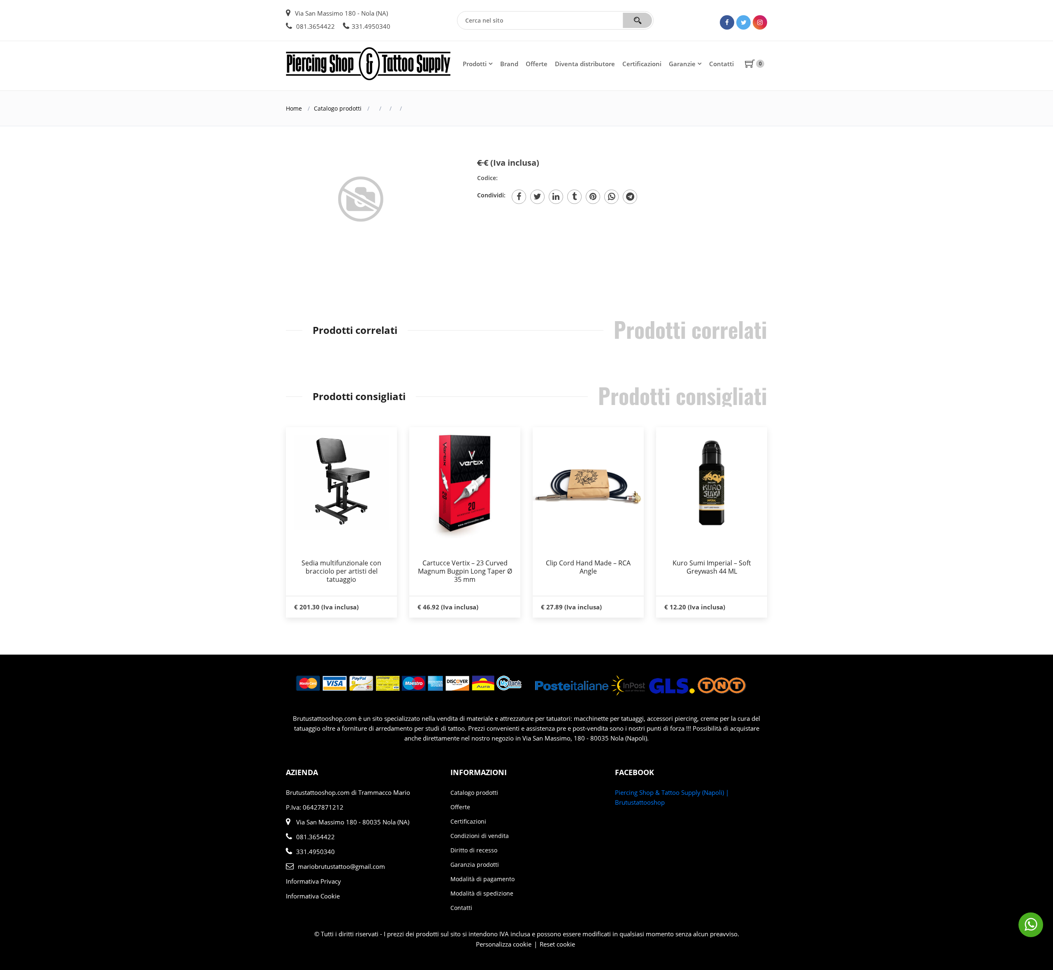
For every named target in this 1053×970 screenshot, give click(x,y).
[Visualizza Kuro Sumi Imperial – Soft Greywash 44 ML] (711, 482)
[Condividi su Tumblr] (574, 197)
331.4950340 (371, 26)
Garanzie (682, 64)
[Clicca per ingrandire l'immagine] (362, 202)
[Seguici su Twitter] (743, 22)
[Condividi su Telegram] (630, 197)
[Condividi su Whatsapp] (611, 197)
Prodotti (475, 64)
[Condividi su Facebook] (519, 197)
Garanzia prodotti (474, 864)
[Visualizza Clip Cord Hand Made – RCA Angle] (588, 482)
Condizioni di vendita (479, 836)
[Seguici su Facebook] (727, 22)
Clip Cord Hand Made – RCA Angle (588, 567)
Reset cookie (557, 944)
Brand (509, 64)
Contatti (721, 64)
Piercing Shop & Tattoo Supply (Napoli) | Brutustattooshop (672, 797)
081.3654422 (315, 26)
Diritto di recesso (473, 850)
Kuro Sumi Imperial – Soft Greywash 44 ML (712, 567)
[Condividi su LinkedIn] (556, 197)
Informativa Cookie (313, 896)
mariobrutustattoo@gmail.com (341, 866)
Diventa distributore (585, 64)
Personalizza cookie (503, 944)
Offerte (536, 64)
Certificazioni (641, 64)
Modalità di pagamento (482, 879)
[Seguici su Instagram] (760, 22)
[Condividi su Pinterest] (593, 197)
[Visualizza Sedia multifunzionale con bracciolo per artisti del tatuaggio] (341, 482)
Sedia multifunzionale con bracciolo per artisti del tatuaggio (341, 571)
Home (294, 108)
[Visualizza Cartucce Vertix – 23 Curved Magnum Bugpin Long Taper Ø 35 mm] (464, 482)
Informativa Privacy (313, 881)
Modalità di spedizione (481, 893)
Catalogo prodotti (338, 108)
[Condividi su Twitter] (537, 197)
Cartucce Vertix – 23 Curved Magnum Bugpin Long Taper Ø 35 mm (465, 571)
